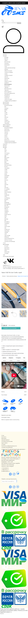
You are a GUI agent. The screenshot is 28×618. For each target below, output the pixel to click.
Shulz (5, 225)
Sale (4, 255)
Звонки (6, 76)
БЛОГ (5, 250)
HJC (5, 186)
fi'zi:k (5, 178)
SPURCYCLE (7, 229)
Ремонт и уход (7, 81)
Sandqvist (6, 223)
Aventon (6, 108)
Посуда (6, 133)
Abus (5, 150)
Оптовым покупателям (6, 441)
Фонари (6, 57)
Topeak (6, 232)
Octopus (6, 120)
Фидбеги (6, 82)
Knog (5, 193)
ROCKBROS (7, 222)
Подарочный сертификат (10, 100)
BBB (5, 156)
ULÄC (5, 234)
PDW (5, 216)
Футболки (6, 129)
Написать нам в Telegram (7, 466)
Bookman (6, 163)
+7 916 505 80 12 (5, 468)
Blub (5, 162)
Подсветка (7, 96)
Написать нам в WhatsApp (7, 464)
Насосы (6, 79)
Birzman (6, 160)
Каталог (5, 54)
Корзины (6, 63)
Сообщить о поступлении (9, 328)
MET (5, 201)
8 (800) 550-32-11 (6, 265)
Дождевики (7, 94)
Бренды (5, 145)
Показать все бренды (9, 241)
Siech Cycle (7, 121)
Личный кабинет (5, 440)
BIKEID (5, 109)
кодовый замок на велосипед (12, 419)
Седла (5, 73)
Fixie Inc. (6, 180)
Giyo (5, 183)
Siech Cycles (7, 226)
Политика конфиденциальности (9, 446)
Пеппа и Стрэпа (8, 240)
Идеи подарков (6, 124)
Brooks (6, 166)
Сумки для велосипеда (9, 67)
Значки (6, 132)
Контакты (6, 247)
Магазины (6, 249)
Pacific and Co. (7, 214)
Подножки (6, 97)
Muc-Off (6, 205)
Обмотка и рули (8, 70)
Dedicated (6, 175)
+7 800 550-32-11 (5, 469)
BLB (5, 111)
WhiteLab (6, 237)
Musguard (6, 207)
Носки (5, 136)
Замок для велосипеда (12, 276)
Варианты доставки (6, 415)
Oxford (6, 213)
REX (5, 220)
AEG (5, 151)
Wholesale (6, 252)
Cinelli (5, 112)
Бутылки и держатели (9, 93)
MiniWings (6, 202)
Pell (5, 217)
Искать (19, 23)
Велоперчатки (7, 88)
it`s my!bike (7, 189)
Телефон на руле (8, 75)
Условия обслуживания (6, 447)
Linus (5, 118)
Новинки (5, 144)
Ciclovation (6, 168)
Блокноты (6, 139)
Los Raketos (7, 198)
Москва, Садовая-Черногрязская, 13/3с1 (10, 457)
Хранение (6, 78)
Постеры (6, 138)
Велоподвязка (7, 91)
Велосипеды (7, 61)
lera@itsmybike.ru (5, 471)
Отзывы (6, 253)
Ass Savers (7, 153)
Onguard (6, 211)
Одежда (6, 87)
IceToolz (6, 187)
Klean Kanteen (7, 192)
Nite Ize (6, 208)
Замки (5, 60)
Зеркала (6, 90)
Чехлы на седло (8, 99)
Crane (5, 171)
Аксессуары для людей (8, 256)
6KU (5, 106)
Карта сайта (4, 443)
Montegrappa (7, 204)
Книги (5, 135)
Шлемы (6, 69)
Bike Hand (6, 157)
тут (11, 612)
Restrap (6, 219)
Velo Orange (7, 235)
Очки (5, 66)
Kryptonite (6, 195)
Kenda (5, 190)
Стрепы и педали (8, 72)
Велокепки (7, 85)
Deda (5, 174)
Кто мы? (6, 246)
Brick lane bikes (8, 165)
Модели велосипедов (9, 141)
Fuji (5, 115)
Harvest (6, 117)
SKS (5, 228)
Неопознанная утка (9, 238)
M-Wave (6, 199)
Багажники (7, 64)
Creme (5, 114)
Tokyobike (6, 123)
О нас (4, 243)
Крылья (6, 58)
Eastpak (6, 177)
